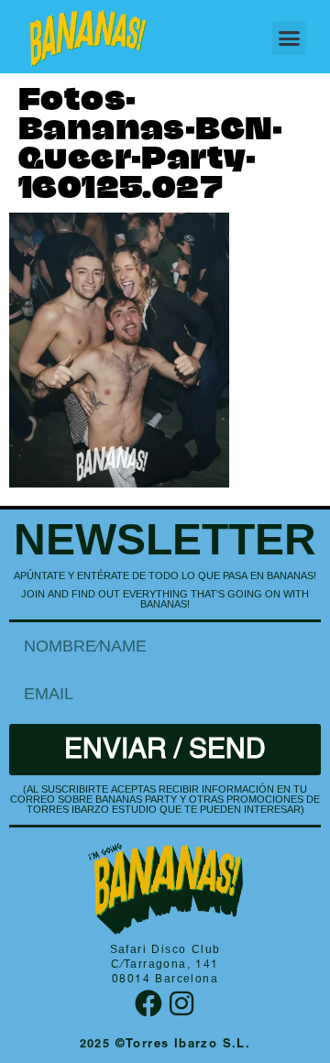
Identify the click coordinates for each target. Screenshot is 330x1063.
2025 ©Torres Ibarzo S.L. (165, 1045)
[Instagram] (181, 1003)
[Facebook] (148, 1003)
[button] (289, 38)
